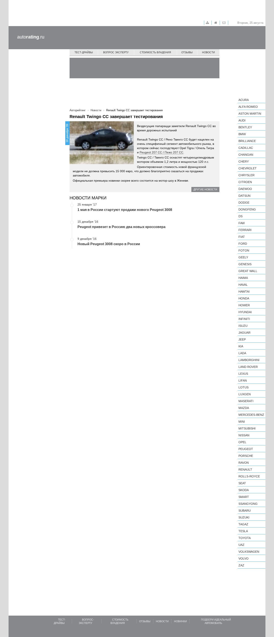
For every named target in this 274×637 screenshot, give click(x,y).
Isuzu (242, 325)
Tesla (243, 531)
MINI (241, 421)
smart (243, 497)
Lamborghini (248, 360)
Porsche (245, 456)
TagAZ (243, 524)
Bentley (245, 127)
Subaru (244, 510)
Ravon (243, 462)
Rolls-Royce (249, 476)
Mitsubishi (247, 428)
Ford (242, 243)
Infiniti (244, 319)
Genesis (245, 264)
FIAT (241, 237)
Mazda (243, 408)
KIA (240, 346)
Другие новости (205, 189)
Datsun (244, 195)
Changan (245, 154)
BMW (242, 134)
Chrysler (246, 175)
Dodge (243, 202)
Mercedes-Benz (251, 414)
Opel (242, 442)
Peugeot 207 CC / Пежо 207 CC (161, 152)
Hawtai (244, 291)
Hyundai (245, 312)
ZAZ (241, 565)
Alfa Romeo (248, 106)
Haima (243, 278)
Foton (243, 250)
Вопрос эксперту (116, 52)
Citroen (245, 182)
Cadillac (245, 148)
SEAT (242, 483)
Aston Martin (249, 113)
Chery (243, 161)
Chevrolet (247, 168)
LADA (242, 353)
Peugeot (245, 449)
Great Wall (247, 271)
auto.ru (30, 37)
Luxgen (244, 394)
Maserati (245, 401)
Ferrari (245, 230)
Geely (243, 257)
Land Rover (248, 367)
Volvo (243, 558)
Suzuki (243, 517)
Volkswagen (248, 551)
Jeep (242, 339)
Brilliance (247, 141)
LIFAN (242, 380)
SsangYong (248, 503)
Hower (244, 305)
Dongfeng (247, 209)
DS (240, 216)
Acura (243, 100)
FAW (241, 223)
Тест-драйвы (83, 52)
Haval (243, 284)
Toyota (244, 538)
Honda (243, 298)
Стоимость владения (155, 52)
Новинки (180, 621)
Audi (242, 120)
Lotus (243, 387)
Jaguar (244, 332)
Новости (208, 52)
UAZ (241, 545)
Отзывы (187, 52)
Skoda (243, 490)
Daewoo (245, 189)
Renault (245, 469)
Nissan (243, 435)
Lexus (243, 373)
